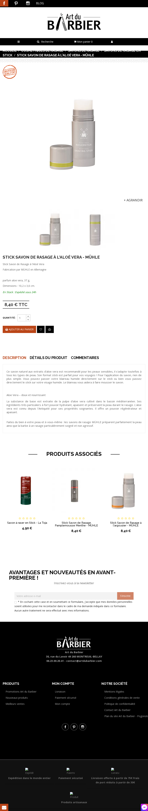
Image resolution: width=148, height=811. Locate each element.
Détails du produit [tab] (48, 358)
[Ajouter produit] (49, 329)
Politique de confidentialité (119, 704)
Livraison (60, 691)
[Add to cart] (9, 515)
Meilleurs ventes (15, 704)
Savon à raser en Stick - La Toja (27, 522)
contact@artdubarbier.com (84, 661)
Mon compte (62, 704)
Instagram (28, 3)
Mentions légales (114, 691)
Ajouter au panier (21, 329)
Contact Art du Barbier (117, 710)
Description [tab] (14, 358)
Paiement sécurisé (65, 697)
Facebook (4, 3)
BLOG (40, 3)
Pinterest (16, 3)
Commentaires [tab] (85, 358)
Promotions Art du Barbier (21, 691)
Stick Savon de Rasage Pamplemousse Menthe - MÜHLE (76, 524)
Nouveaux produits (17, 697)
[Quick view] (45, 515)
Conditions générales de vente (122, 697)
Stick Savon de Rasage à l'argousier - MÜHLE (126, 524)
